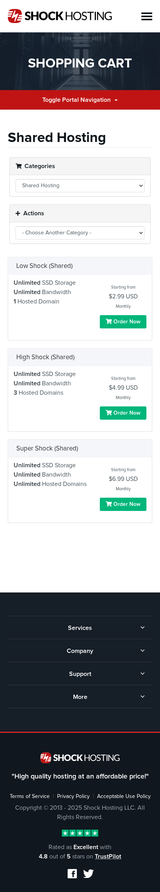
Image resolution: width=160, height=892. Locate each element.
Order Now (126, 322)
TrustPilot (108, 856)
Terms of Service (30, 796)
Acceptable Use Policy (124, 796)
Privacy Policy (73, 796)
